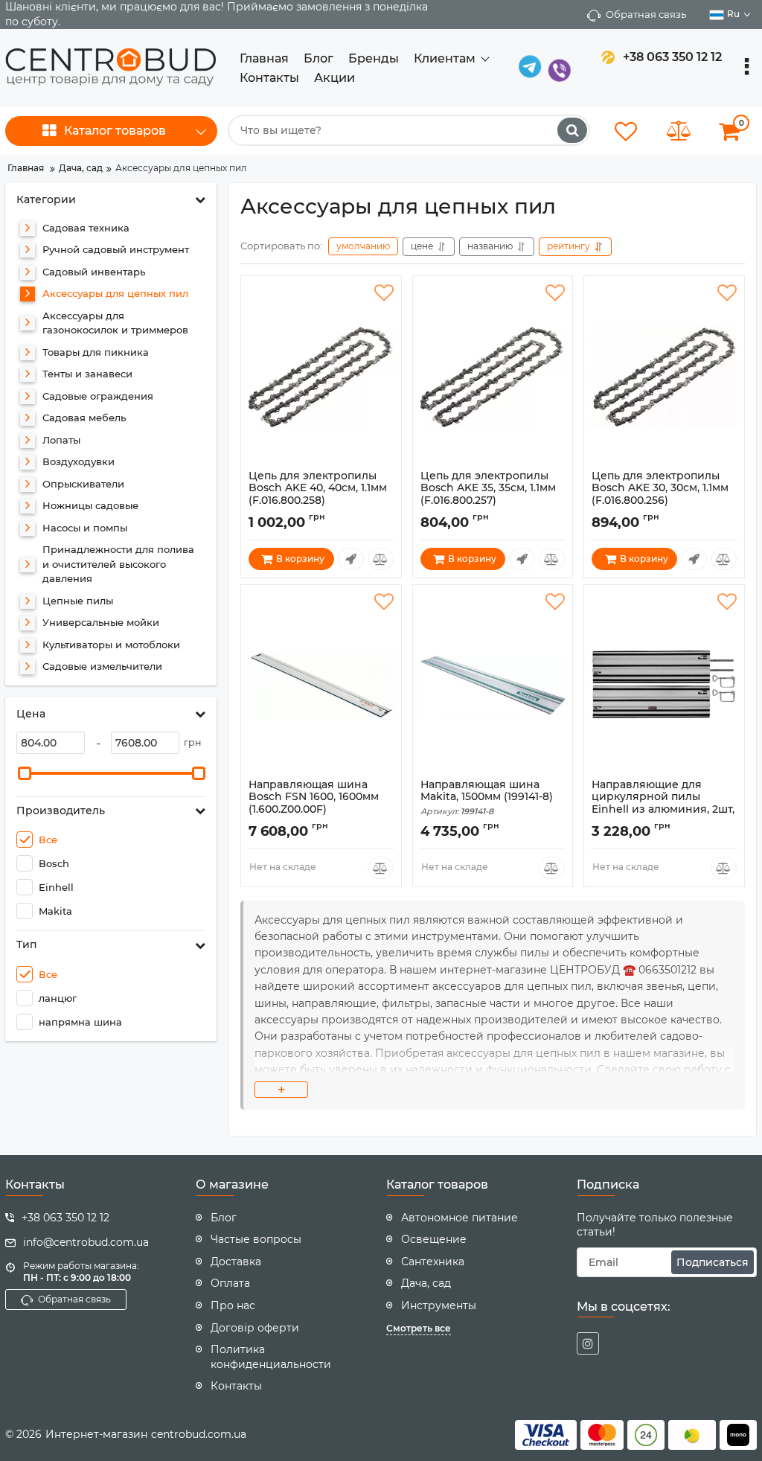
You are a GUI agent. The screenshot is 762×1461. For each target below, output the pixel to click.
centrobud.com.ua (198, 1434)
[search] (572, 130)
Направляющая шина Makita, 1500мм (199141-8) (486, 798)
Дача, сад (426, 1283)
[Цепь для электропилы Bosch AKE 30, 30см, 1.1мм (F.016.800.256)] (664, 377)
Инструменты (438, 1305)
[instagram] (588, 1343)
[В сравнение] (381, 559)
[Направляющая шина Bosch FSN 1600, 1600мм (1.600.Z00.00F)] (321, 685)
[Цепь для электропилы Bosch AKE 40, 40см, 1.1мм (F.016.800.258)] (321, 377)
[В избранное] (384, 293)
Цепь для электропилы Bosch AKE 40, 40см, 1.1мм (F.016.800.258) (318, 495)
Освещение (434, 1239)
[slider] (24, 773)
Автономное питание (459, 1217)
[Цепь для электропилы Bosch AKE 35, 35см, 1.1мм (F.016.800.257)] (493, 377)
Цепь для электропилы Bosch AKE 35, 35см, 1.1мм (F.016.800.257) (488, 495)
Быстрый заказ (351, 559)
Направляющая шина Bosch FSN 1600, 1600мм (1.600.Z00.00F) (314, 804)
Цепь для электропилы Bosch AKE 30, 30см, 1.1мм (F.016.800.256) (660, 495)
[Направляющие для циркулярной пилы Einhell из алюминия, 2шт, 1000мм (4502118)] (664, 685)
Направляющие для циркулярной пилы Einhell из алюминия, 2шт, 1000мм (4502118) (663, 810)
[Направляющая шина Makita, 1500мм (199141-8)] (493, 685)
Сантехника (432, 1261)
